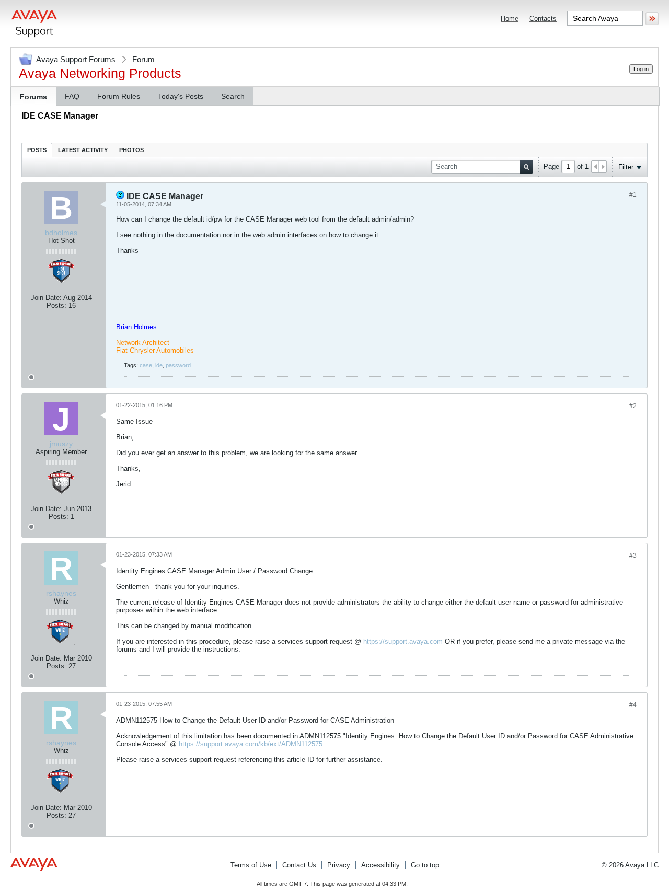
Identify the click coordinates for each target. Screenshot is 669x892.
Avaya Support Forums (76, 59)
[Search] (526, 167)
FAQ (72, 96)
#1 (633, 195)
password (178, 365)
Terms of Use (250, 865)
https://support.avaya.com (403, 641)
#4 (633, 705)
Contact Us (299, 865)
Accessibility (380, 865)
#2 (633, 406)
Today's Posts (180, 96)
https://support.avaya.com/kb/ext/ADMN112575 (250, 744)
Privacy (338, 865)
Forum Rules (118, 96)
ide (159, 365)
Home (509, 18)
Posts (37, 150)
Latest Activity (83, 150)
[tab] (36, 150)
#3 (633, 555)
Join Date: (46, 298)
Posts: (56, 305)
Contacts (543, 18)
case (146, 365)
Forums (33, 96)
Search (233, 96)
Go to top (425, 865)
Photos (131, 150)
